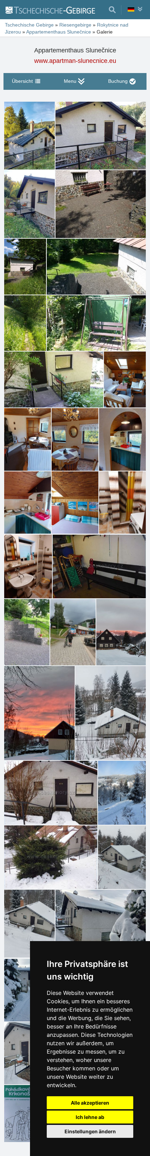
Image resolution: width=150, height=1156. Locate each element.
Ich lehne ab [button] (90, 1117)
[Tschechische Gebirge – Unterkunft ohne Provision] (54, 10)
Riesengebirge (75, 25)
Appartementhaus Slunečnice (58, 32)
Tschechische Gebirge (29, 25)
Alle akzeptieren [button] (90, 1103)
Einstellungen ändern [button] (90, 1131)
